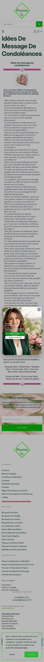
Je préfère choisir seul (15, 337)
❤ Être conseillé (14, 333)
